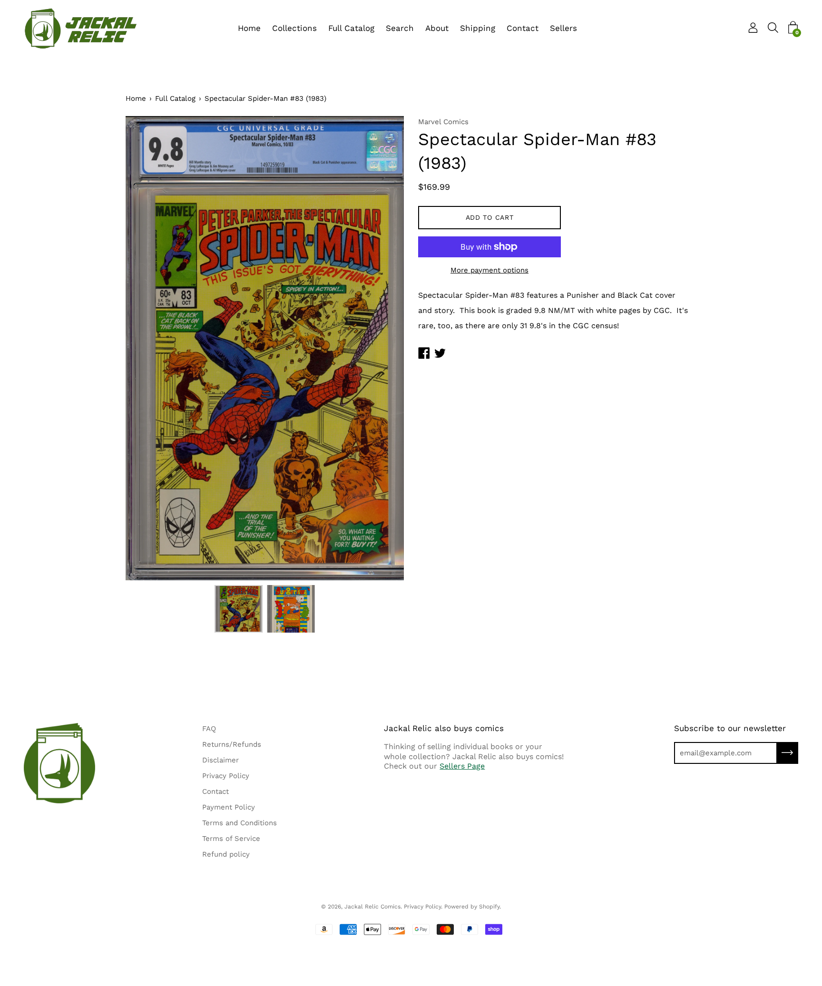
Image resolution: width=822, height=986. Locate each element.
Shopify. (490, 906)
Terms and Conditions (239, 823)
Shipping (477, 28)
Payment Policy (228, 807)
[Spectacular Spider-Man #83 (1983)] (239, 609)
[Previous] (149, 348)
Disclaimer (220, 760)
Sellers (563, 28)
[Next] (380, 348)
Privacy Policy (225, 775)
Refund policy (226, 854)
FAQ (209, 728)
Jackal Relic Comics (372, 906)
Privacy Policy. (423, 906)
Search (400, 28)
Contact (522, 28)
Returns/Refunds (231, 744)
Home (249, 28)
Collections (294, 28)
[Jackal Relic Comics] (81, 28)
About (437, 28)
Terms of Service (231, 838)
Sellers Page (462, 766)
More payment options (489, 270)
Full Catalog (351, 28)
